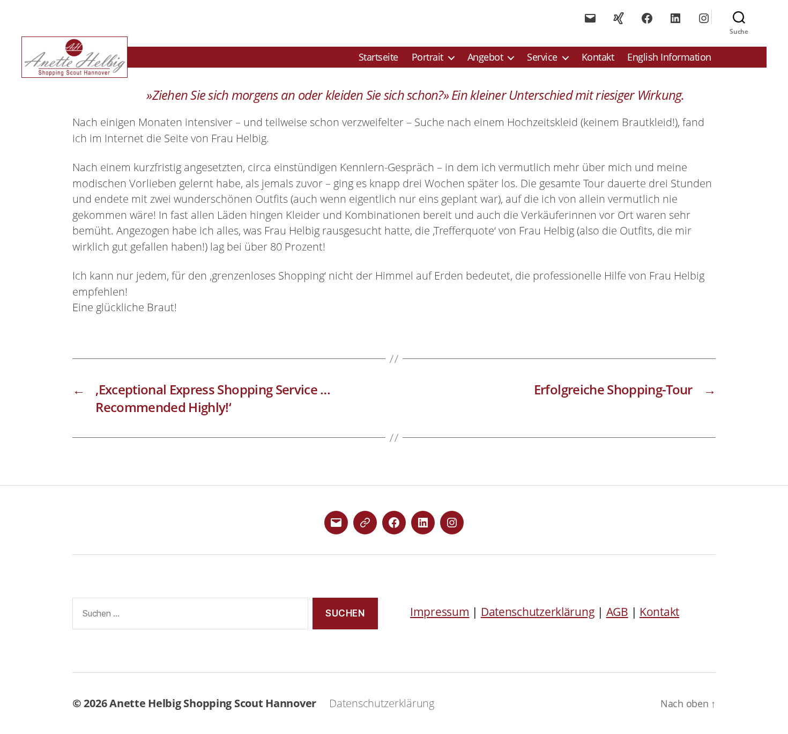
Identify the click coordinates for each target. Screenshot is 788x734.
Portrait (427, 57)
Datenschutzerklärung (538, 611)
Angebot (485, 57)
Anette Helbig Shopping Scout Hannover (212, 703)
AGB (617, 611)
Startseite (378, 57)
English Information (669, 57)
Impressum (440, 611)
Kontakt (598, 57)
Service (542, 57)
